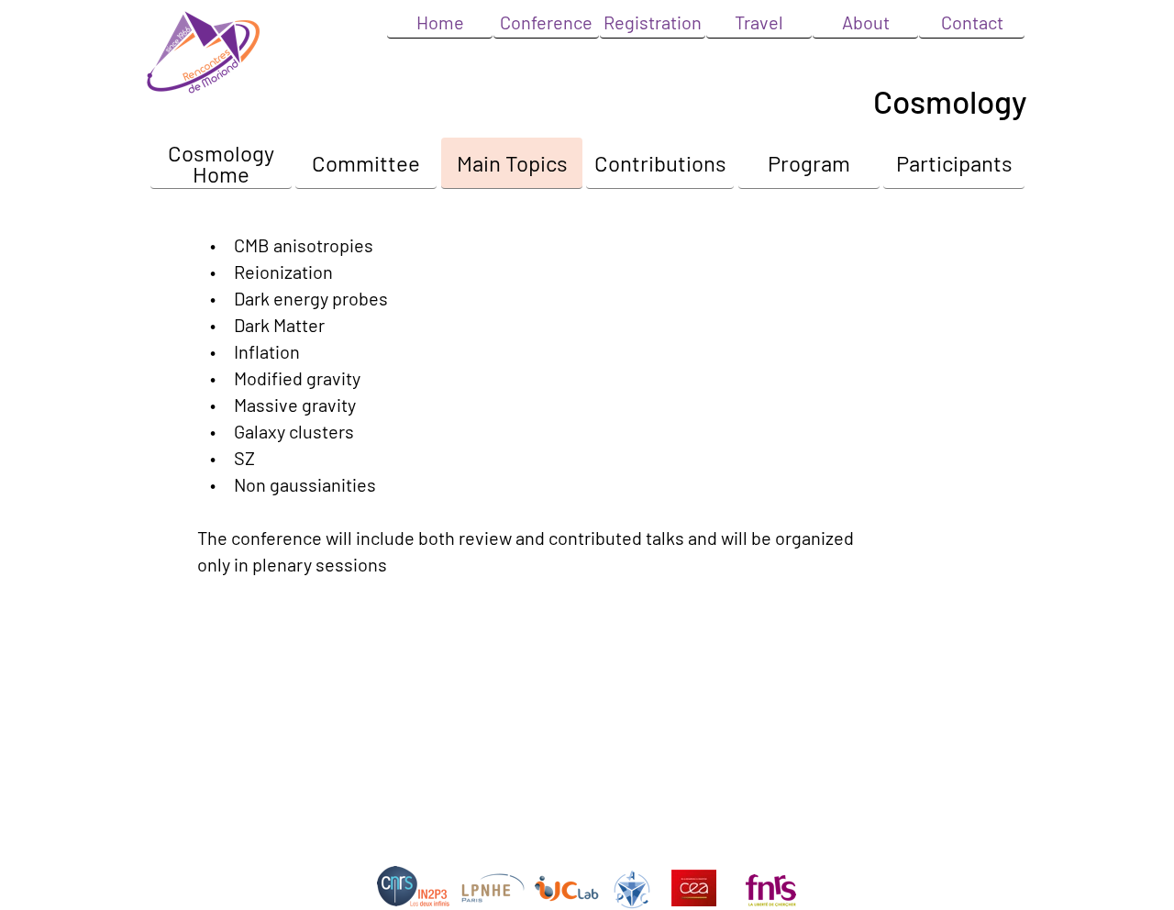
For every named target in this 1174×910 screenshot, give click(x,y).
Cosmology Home (221, 163)
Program (809, 163)
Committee (366, 163)
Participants (954, 163)
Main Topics (512, 163)
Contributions (660, 163)
